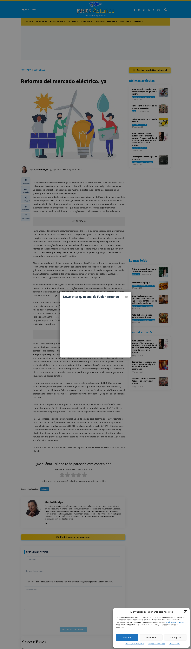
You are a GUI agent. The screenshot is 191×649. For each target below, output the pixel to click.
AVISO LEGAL (174, 644)
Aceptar (127, 637)
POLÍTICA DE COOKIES (135, 644)
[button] (185, 611)
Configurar (175, 637)
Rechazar (151, 637)
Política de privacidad (156, 644)
